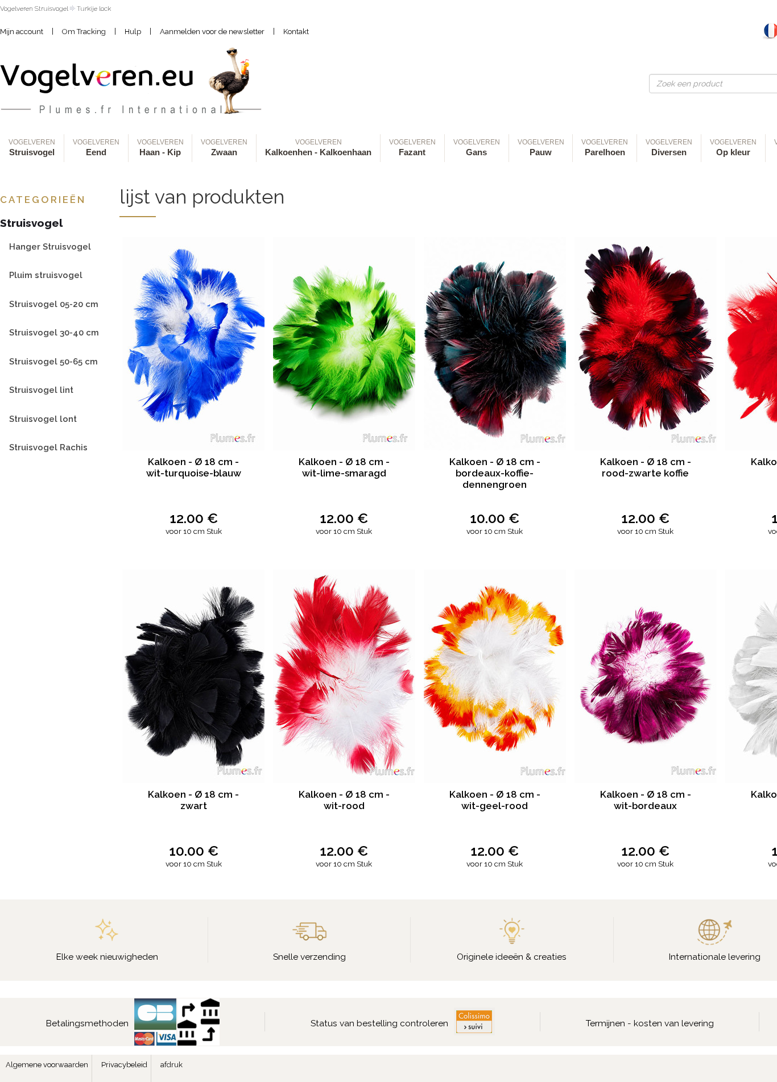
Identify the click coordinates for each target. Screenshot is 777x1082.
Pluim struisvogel (45, 275)
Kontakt (296, 31)
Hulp (133, 31)
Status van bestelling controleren (379, 1023)
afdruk (171, 1064)
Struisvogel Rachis (48, 447)
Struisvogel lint (41, 390)
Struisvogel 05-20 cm (53, 304)
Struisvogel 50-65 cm (53, 361)
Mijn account (21, 31)
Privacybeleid (124, 1064)
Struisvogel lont (43, 419)
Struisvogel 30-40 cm (54, 332)
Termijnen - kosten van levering (650, 1023)
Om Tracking (84, 31)
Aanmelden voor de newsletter (212, 31)
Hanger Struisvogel (50, 246)
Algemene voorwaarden (47, 1064)
